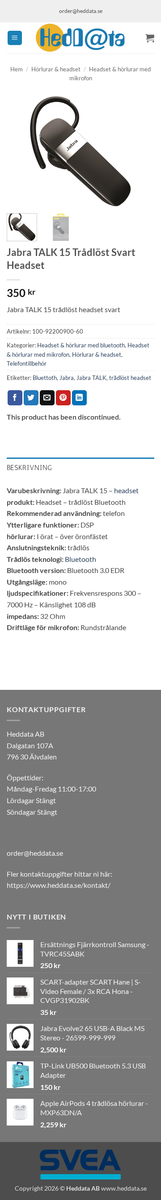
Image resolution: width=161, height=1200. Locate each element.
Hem (16, 69)
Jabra (66, 377)
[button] (15, 38)
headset (126, 490)
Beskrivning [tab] (29, 467)
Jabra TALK (91, 377)
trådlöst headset (130, 377)
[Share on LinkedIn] (79, 397)
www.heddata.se (124, 1188)
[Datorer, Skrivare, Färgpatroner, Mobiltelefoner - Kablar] (80, 38)
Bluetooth (80, 559)
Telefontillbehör (27, 363)
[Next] (140, 151)
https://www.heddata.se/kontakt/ (58, 885)
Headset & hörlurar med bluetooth (81, 345)
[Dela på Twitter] (31, 397)
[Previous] (21, 151)
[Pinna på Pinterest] (63, 397)
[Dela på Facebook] (15, 397)
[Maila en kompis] (47, 397)
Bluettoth (45, 377)
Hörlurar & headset (55, 69)
